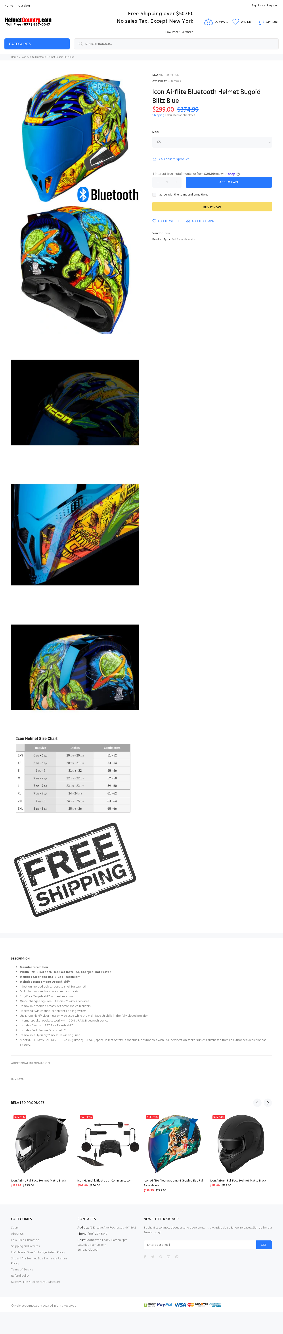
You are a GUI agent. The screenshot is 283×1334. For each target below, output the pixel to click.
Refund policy (20, 1275)
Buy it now (212, 207)
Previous (257, 1103)
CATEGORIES (20, 44)
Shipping (158, 115)
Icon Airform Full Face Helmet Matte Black (238, 1180)
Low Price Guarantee (25, 1240)
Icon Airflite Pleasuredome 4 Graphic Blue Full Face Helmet (173, 1183)
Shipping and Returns (25, 1246)
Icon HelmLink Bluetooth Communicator (104, 1180)
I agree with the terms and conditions (183, 194)
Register (272, 5)
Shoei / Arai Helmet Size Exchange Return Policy (39, 1261)
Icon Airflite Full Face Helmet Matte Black (38, 1180)
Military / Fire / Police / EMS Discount (35, 1282)
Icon (167, 233)
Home (14, 57)
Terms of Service (22, 1269)
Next (268, 1103)
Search (15, 1227)
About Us (17, 1233)
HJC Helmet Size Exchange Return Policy (38, 1252)
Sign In (256, 5)
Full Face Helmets (183, 239)
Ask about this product (174, 159)
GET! (264, 1244)
